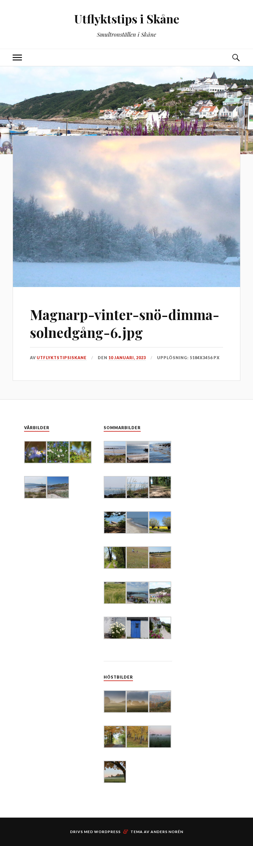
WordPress (107, 831)
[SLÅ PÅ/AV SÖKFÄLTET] (235, 57)
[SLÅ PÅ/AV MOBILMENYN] (17, 57)
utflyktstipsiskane (62, 357)
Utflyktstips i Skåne (126, 19)
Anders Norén (167, 831)
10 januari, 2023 (127, 357)
